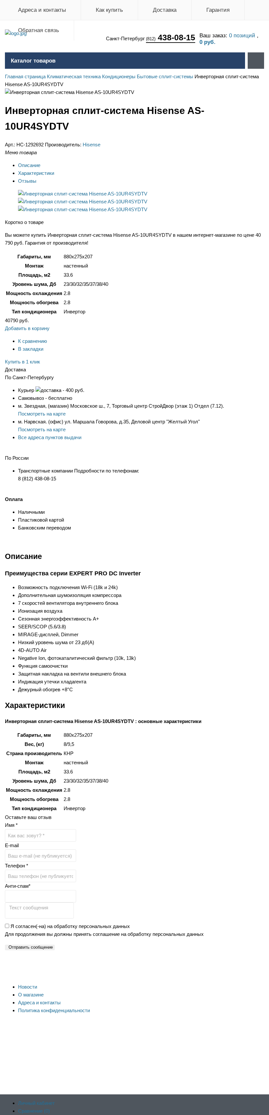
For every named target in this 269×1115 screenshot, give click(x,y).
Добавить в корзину (27, 328)
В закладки (30, 349)
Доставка (164, 10)
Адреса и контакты (42, 10)
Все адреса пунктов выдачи (49, 437)
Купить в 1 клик (22, 361)
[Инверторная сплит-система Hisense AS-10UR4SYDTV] (82, 193)
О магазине (31, 994)
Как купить (109, 10)
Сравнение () (34, 1111)
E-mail (12, 845)
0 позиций (243, 35)
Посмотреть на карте (42, 414)
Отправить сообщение (31, 947)
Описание (29, 165)
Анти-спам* (18, 886)
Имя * (11, 825)
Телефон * (16, 865)
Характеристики (36, 173)
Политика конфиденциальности (54, 1010)
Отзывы (27, 181)
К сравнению (32, 341)
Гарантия (218, 10)
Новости (27, 987)
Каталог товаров (33, 61)
